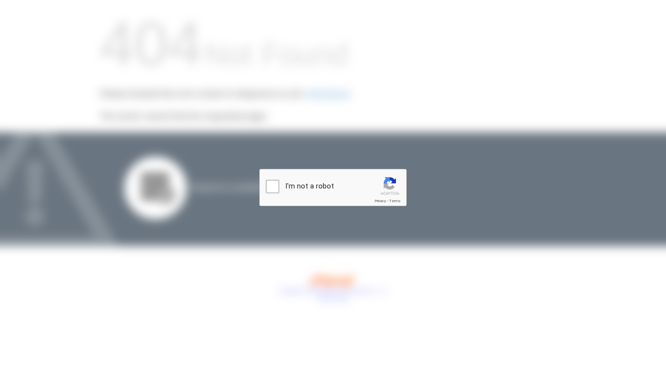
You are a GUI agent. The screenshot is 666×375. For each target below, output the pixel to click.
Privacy (380, 201)
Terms (395, 201)
